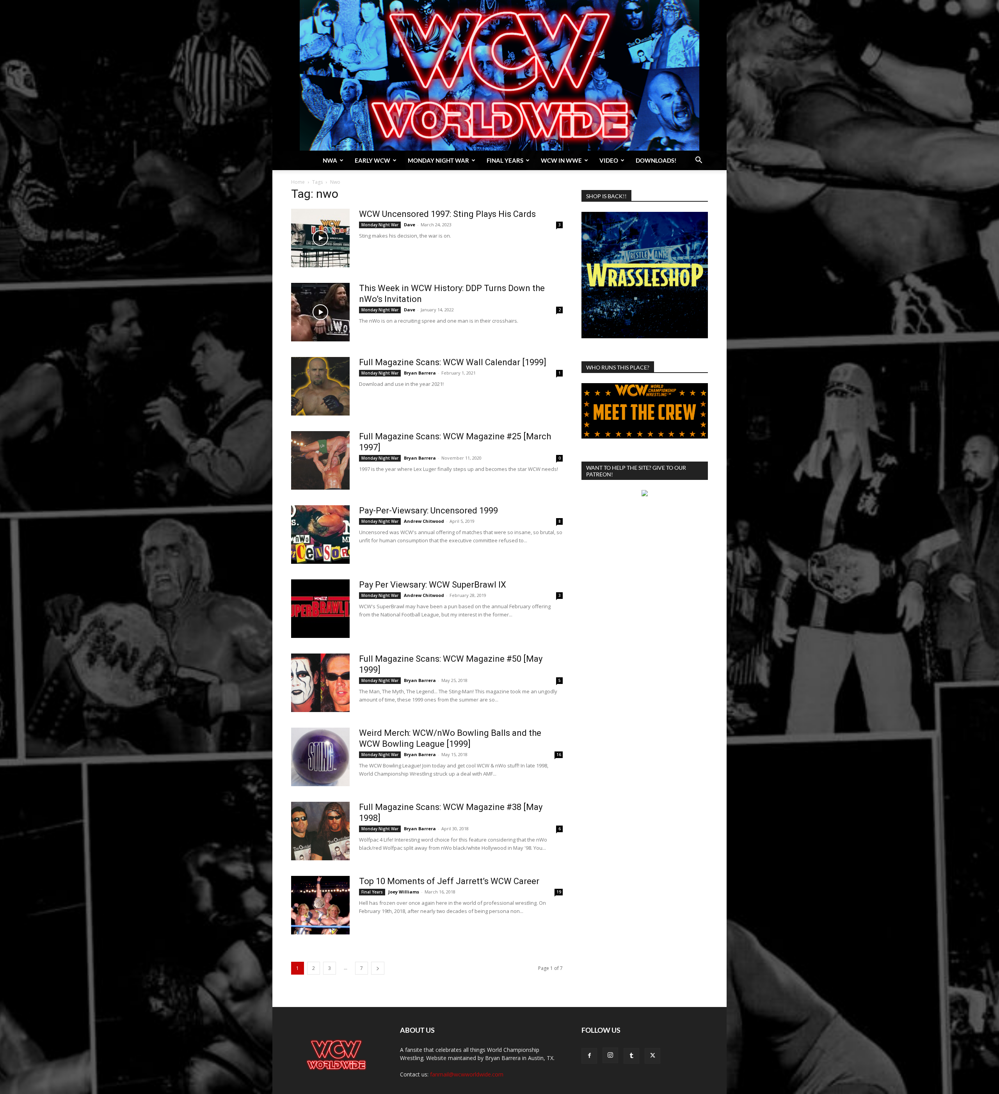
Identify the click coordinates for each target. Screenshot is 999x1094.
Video (608, 160)
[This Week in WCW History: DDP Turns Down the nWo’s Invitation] (320, 312)
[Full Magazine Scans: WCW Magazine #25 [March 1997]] (320, 460)
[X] (652, 1056)
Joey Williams (403, 892)
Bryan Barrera (420, 373)
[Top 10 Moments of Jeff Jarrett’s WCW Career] (320, 905)
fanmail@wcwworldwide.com (466, 1074)
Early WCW (372, 160)
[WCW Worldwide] (499, 75)
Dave (409, 224)
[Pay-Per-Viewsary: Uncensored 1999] (320, 534)
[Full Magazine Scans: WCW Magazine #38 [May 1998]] (320, 831)
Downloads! (656, 160)
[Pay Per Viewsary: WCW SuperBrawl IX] (320, 608)
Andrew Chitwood (424, 521)
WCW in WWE (561, 160)
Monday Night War (438, 160)
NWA (330, 160)
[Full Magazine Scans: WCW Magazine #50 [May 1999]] (320, 683)
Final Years (505, 160)
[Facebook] (589, 1056)
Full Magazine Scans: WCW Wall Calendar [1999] (452, 362)
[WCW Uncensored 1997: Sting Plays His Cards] (320, 238)
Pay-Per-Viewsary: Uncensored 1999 (428, 510)
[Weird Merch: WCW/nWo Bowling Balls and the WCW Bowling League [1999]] (320, 757)
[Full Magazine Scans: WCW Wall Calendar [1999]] (320, 386)
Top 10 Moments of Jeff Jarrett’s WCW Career (449, 881)
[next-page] (377, 968)
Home (298, 182)
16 (558, 754)
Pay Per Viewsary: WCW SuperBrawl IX (432, 585)
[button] (698, 161)
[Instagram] (610, 1055)
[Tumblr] (631, 1056)
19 (558, 892)
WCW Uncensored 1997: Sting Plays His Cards (447, 214)
